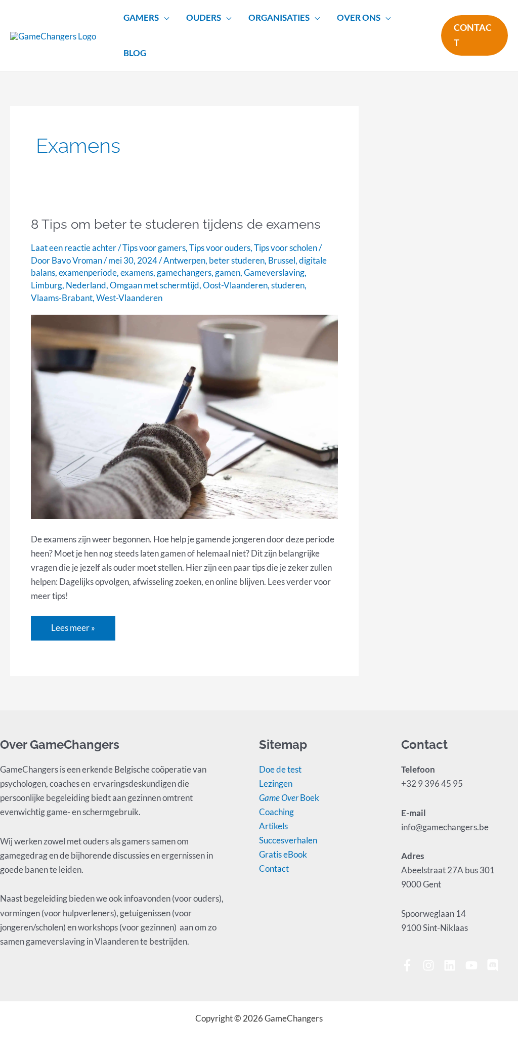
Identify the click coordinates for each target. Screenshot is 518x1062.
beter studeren (237, 260)
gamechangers (184, 272)
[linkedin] (453, 965)
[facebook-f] (411, 965)
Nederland (86, 285)
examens (136, 272)
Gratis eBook (283, 854)
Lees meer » (73, 624)
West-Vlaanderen (129, 297)
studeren (288, 285)
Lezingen (275, 783)
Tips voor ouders (219, 247)
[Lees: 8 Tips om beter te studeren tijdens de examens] (184, 415)
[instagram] (432, 965)
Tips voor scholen (285, 247)
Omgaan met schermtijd (154, 285)
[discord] (494, 965)
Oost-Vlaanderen (235, 285)
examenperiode (88, 272)
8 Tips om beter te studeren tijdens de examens (176, 224)
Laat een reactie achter (73, 247)
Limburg (46, 285)
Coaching (276, 811)
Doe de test (280, 769)
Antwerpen (184, 260)
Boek (289, 797)
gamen (227, 272)
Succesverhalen (288, 840)
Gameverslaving (274, 272)
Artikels (273, 826)
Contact (274, 868)
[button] (164, 17)
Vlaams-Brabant (62, 297)
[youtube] (475, 965)
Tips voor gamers (154, 247)
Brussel (281, 260)
